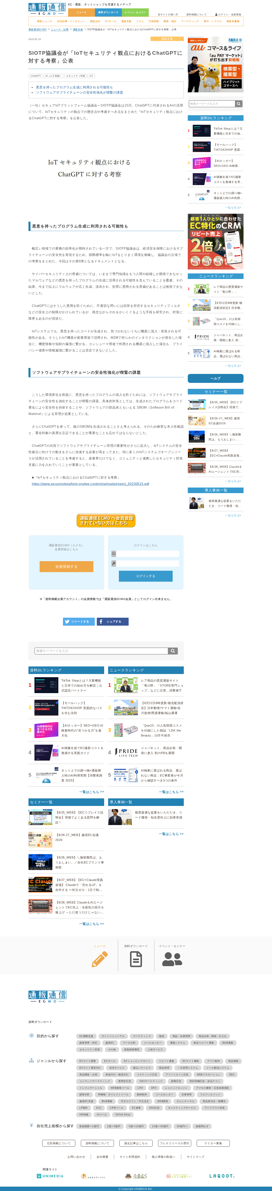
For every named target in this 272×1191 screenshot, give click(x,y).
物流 (161, 1036)
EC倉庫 (136, 1107)
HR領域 (83, 1114)
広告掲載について (59, 1143)
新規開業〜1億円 (89, 1126)
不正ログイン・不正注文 (135, 1101)
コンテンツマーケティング (94, 1081)
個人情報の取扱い (163, 1156)
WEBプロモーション (209, 1074)
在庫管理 (187, 1094)
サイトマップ (195, 1156)
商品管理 (164, 1067)
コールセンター (153, 1042)
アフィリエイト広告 (177, 1074)
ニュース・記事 (60, 29)
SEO (231, 1074)
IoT (91, 76)
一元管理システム (188, 1067)
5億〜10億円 (136, 1126)
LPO (140, 1088)
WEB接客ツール (120, 1088)
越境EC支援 (86, 1101)
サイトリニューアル (113, 1036)
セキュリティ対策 (75, 76)
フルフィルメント (210, 1094)
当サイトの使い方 (168, 14)
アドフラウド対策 (214, 1107)
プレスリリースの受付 (174, 1143)
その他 (112, 1049)
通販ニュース (44, 21)
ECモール (110, 21)
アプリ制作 (213, 1061)
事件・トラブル (213, 21)
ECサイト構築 (191, 1061)
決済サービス (117, 1067)
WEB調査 (162, 1101)
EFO (154, 1088)
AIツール (102, 1114)
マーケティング (190, 21)
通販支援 (126, 21)
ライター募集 (213, 1143)
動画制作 (142, 1094)
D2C (99, 1107)
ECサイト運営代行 (90, 1067)
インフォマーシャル (90, 1088)
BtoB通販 (227, 1042)
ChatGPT (36, 76)
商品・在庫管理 (182, 1036)
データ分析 (129, 1042)
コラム (140, 21)
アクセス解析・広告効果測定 (212, 1088)
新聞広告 (176, 1081)
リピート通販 (166, 1061)
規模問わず (202, 1126)
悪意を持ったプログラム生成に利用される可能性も (74, 87)
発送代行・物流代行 (117, 1074)
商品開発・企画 (88, 1074)
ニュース (81, 12)
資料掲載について (196, 14)
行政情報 (154, 21)
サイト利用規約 (130, 1156)
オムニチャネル (186, 1101)
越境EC (110, 1042)
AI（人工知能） (53, 76)
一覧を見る (232, 207)
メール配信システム (217, 1067)
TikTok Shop (122, 1114)
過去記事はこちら (136, 1143)
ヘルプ (216, 378)
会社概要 (102, 1156)
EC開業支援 (86, 1036)
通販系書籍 (233, 21)
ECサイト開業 (87, 1061)
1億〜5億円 (113, 1126)
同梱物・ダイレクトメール (113, 1094)
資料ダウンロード (108, 12)
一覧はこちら (89, 792)
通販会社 (95, 21)
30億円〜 (182, 1126)
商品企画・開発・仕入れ (213, 1036)
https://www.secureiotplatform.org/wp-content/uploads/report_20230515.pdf (90, 484)
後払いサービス (142, 1067)
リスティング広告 (147, 1074)
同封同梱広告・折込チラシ (205, 1081)
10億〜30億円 (160, 1126)
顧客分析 (84, 1094)
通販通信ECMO (37, 29)
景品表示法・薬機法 (214, 1101)
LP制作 (83, 1107)
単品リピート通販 (204, 1042)
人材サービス (155, 1049)
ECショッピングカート (137, 1061)
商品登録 (233, 1061)
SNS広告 (154, 1107)
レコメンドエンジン (176, 1088)
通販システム (177, 1042)
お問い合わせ (76, 1156)
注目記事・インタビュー (71, 21)
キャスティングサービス (182, 1107)
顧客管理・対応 (88, 1042)
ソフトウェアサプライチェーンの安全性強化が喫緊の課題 (79, 92)
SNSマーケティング (151, 1081)
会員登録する (66, 567)
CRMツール (117, 1107)
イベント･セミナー (135, 12)
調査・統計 (170, 21)
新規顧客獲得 (132, 1049)
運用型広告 (124, 1081)
